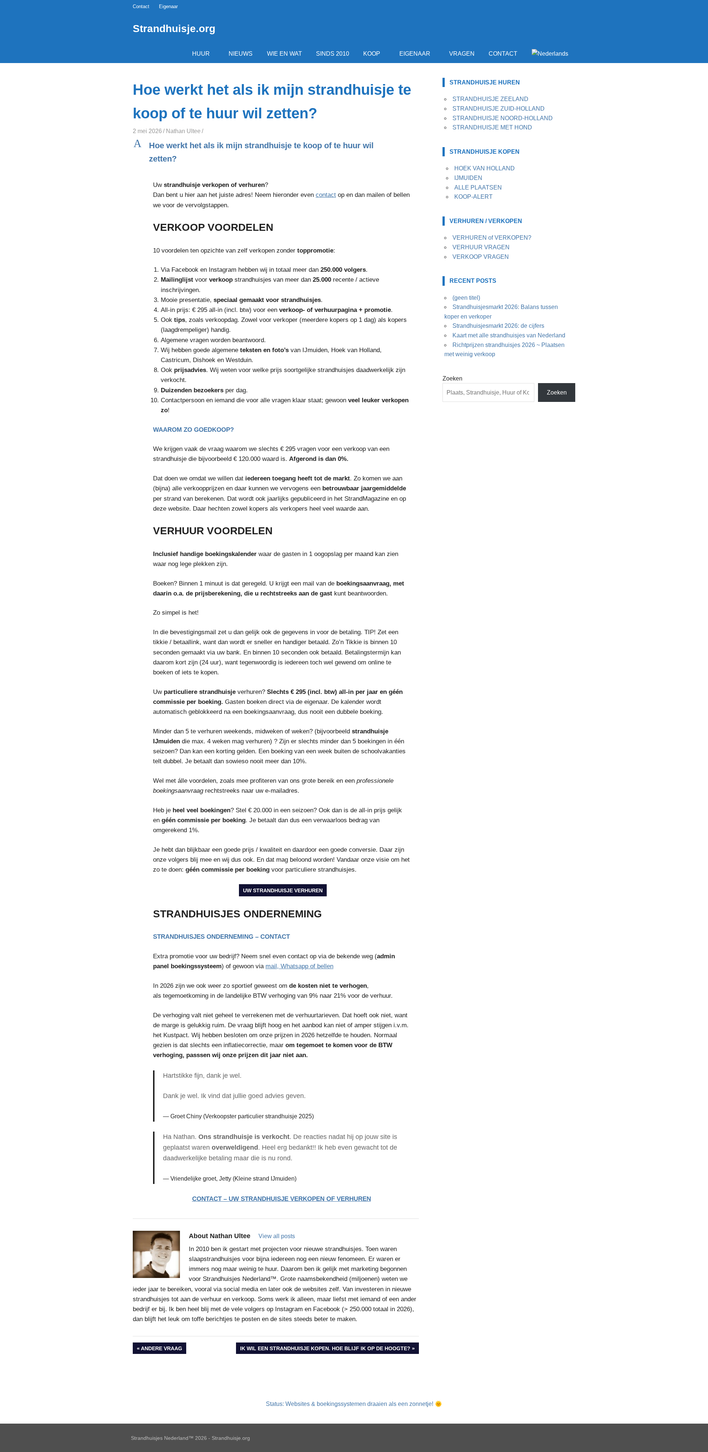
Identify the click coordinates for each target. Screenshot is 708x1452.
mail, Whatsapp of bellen (299, 966)
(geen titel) (466, 298)
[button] (276, 152)
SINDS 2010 (332, 54)
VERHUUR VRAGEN (481, 247)
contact (326, 194)
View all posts (276, 1236)
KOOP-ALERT (473, 197)
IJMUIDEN (468, 178)
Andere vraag (161, 1349)
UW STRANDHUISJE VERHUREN (283, 890)
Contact (141, 6)
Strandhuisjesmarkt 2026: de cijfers (498, 326)
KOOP (371, 54)
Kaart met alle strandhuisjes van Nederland (508, 335)
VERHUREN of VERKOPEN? (491, 238)
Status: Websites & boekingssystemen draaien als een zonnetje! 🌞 (354, 1404)
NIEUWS (241, 54)
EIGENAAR (414, 54)
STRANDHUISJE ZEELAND (490, 99)
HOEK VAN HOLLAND (484, 168)
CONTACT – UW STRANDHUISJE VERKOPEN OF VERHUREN (281, 1198)
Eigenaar (168, 6)
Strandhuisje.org (174, 28)
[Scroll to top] (697, 1441)
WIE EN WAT (284, 54)
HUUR (201, 54)
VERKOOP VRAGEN (480, 257)
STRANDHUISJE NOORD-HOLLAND (502, 118)
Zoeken (452, 378)
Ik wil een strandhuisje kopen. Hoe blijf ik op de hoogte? (325, 1349)
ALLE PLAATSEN (478, 187)
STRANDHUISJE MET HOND (492, 127)
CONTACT (503, 54)
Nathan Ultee (183, 131)
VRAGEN (462, 54)
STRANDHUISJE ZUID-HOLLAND (498, 108)
